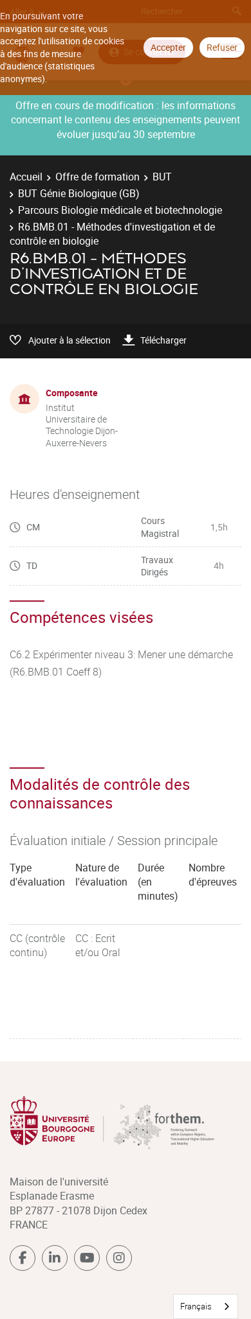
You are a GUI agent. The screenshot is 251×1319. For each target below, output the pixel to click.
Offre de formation (97, 177)
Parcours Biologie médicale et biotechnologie (120, 210)
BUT (162, 177)
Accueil (26, 177)
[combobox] (205, 1306)
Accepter (168, 47)
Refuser (222, 47)
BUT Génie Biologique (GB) (79, 193)
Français (196, 1306)
